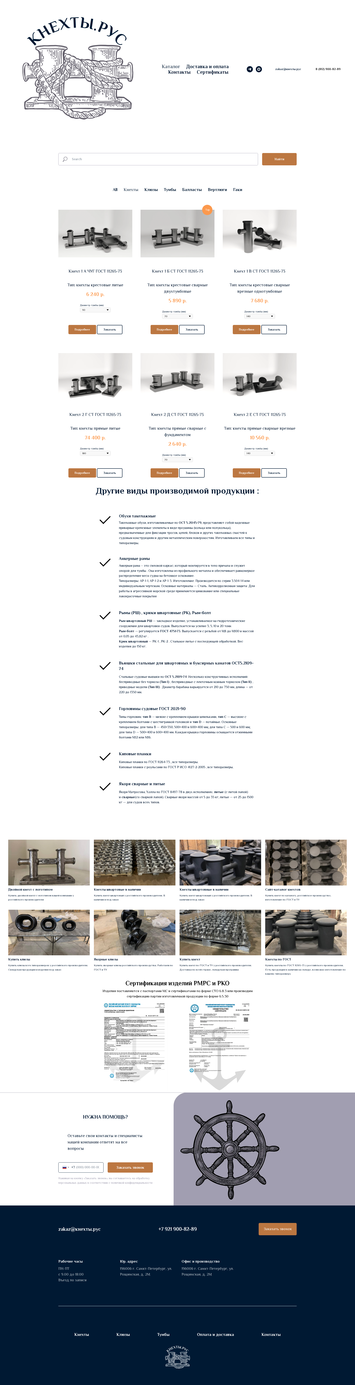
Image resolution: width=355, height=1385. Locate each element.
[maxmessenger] (259, 69)
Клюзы (123, 1334)
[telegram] (250, 69)
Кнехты (81, 1334)
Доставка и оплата (207, 66)
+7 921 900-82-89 (177, 1229)
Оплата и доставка (215, 1334)
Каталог (171, 66)
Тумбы (163, 1334)
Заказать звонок (130, 1167)
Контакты (179, 72)
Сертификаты (212, 72)
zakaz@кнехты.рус (79, 1229)
